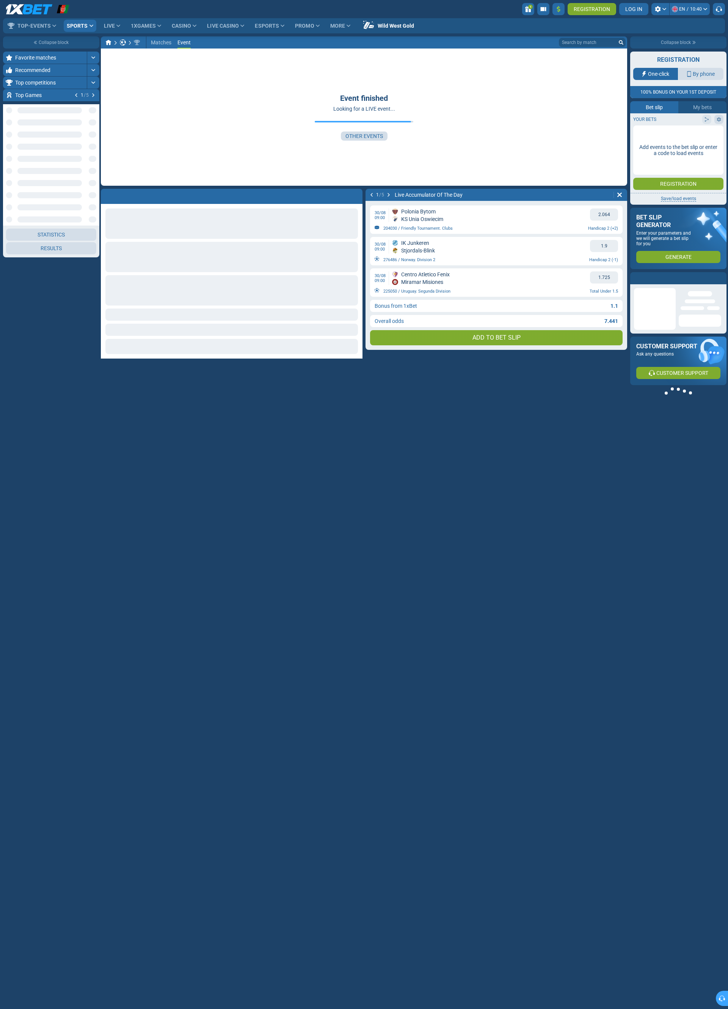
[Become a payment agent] (543, 9)
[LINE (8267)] (108, 42)
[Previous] (76, 95)
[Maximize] (93, 58)
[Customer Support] (719, 9)
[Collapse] (93, 450)
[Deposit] (558, 9)
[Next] (93, 95)
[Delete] (619, 194)
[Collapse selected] (84, 138)
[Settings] (660, 9)
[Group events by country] (93, 138)
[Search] (621, 42)
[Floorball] (122, 42)
